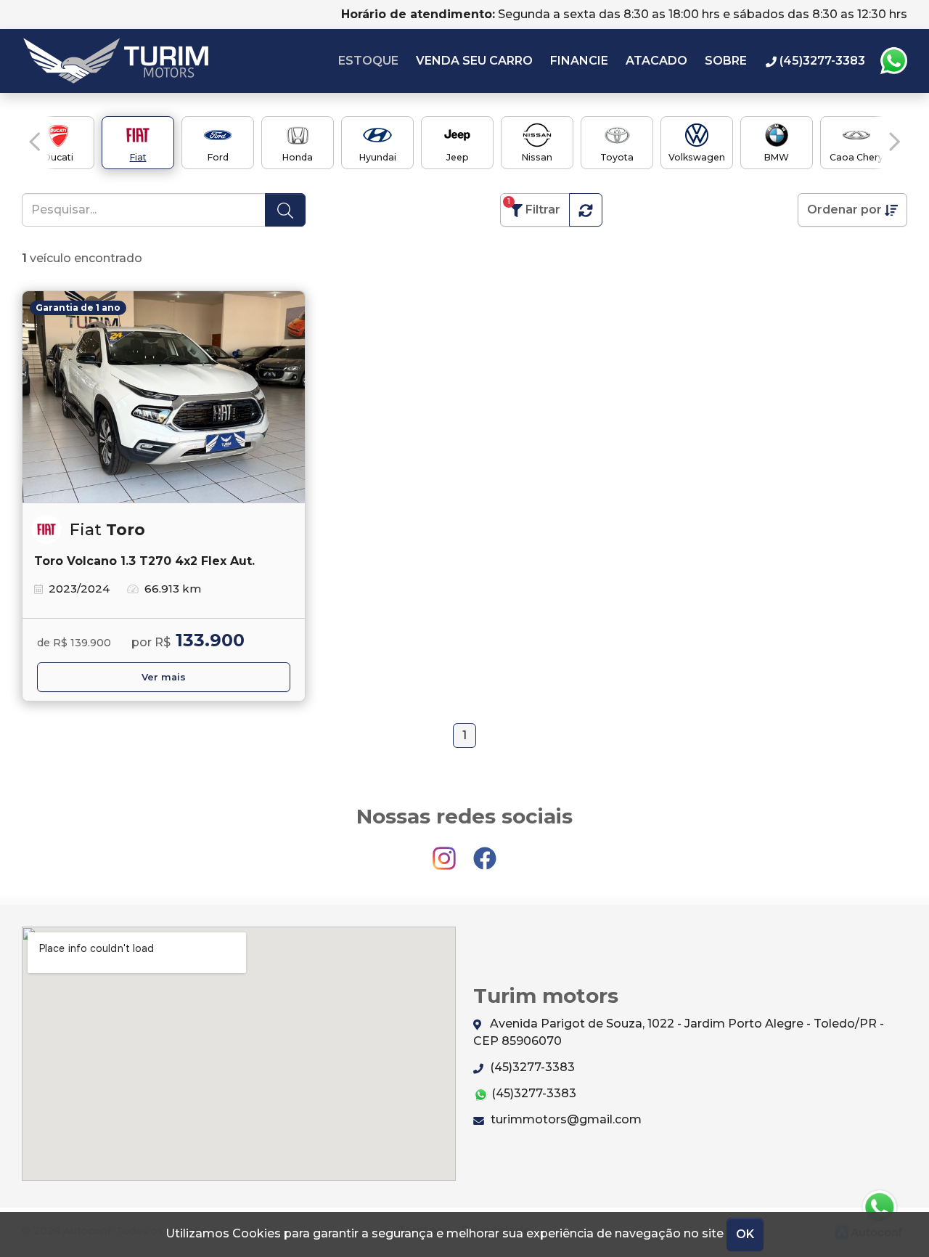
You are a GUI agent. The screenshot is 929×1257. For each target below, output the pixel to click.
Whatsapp (893, 61)
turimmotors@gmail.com (565, 1119)
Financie (579, 61)
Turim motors (116, 61)
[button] (34, 141)
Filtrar (533, 206)
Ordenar (844, 209)
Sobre (726, 61)
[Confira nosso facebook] (485, 851)
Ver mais (164, 677)
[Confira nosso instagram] (445, 851)
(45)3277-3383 (531, 1067)
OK (745, 1234)
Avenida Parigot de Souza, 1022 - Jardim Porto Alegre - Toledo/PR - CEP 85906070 (678, 1032)
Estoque (368, 61)
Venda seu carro (474, 61)
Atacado (656, 61)
